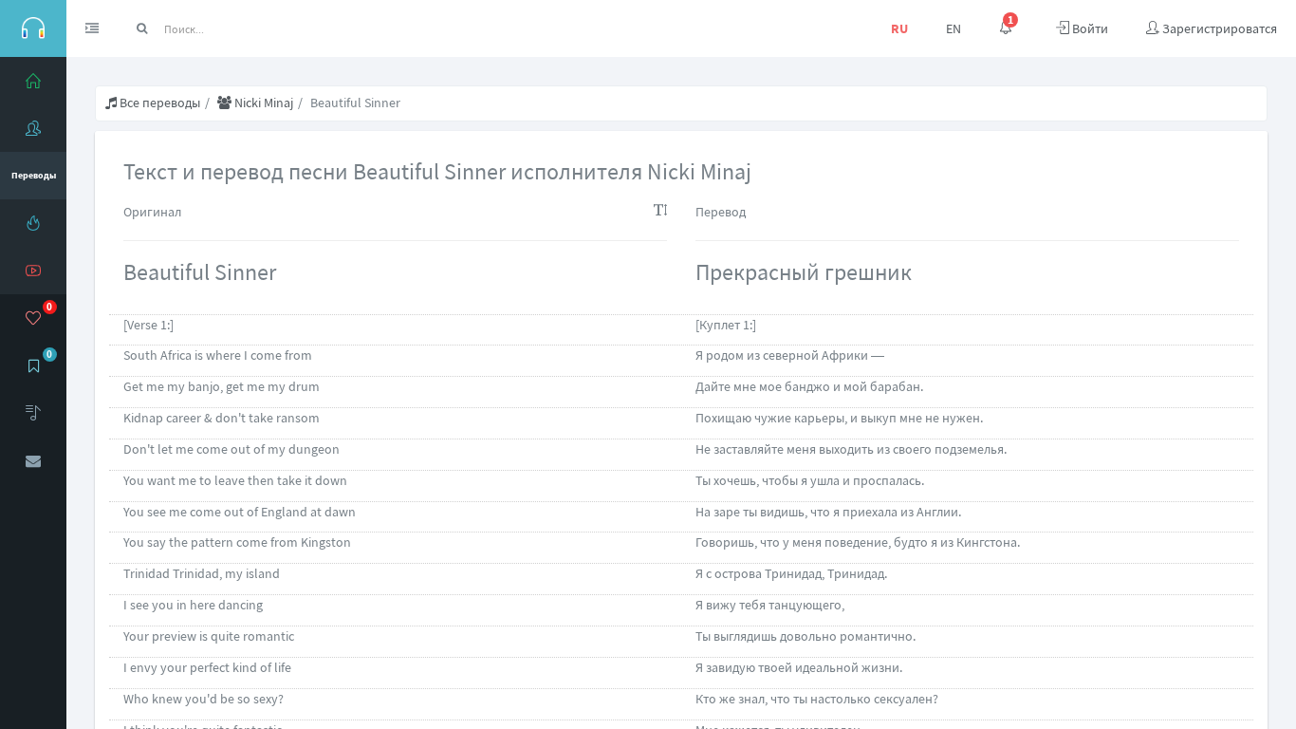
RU (899, 28)
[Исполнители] (33, 128)
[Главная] (33, 80)
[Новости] (33, 223)
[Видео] (33, 270)
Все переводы (158, 102)
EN (953, 28)
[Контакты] (33, 460)
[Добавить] (33, 413)
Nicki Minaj (262, 102)
